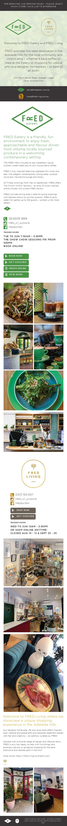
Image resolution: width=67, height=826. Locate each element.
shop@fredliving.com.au (38, 96)
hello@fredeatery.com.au (38, 90)
